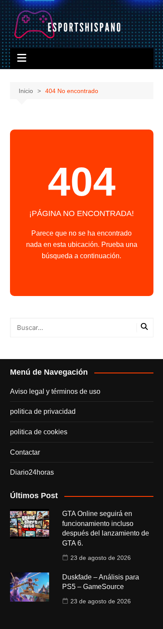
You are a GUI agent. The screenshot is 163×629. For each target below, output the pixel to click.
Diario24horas (32, 472)
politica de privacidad (43, 411)
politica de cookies (38, 432)
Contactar (25, 452)
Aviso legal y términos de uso (55, 391)
